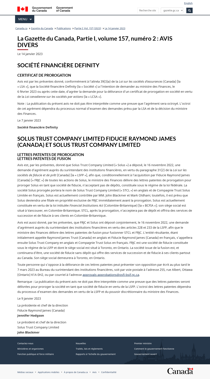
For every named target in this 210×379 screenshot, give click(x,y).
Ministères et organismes (30, 348)
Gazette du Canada (42, 28)
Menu (26, 19)
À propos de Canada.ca (76, 372)
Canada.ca (21, 28)
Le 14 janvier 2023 (115, 28)
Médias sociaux (25, 372)
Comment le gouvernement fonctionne (154, 348)
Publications (64, 28)
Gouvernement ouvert (145, 354)
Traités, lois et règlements (89, 348)
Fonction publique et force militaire (35, 354)
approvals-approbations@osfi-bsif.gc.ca (111, 275)
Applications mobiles (48, 372)
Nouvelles (81, 343)
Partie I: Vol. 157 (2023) (87, 28)
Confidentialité (108, 372)
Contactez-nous (25, 343)
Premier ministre (143, 343)
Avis (94, 372)
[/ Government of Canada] (45, 10)
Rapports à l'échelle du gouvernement (96, 354)
